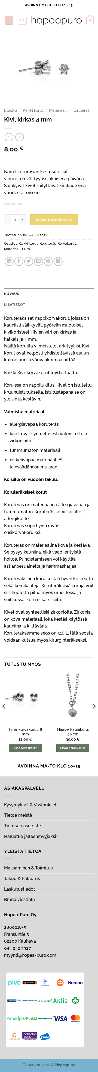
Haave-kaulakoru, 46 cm (73, 732)
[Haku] (22, 20)
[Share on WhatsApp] (9, 261)
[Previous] (4, 717)
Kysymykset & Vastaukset (30, 804)
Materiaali (57, 110)
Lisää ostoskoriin (54, 219)
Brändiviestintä (19, 899)
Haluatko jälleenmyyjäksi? (31, 836)
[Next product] (9, 137)
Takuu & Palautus (22, 878)
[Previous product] (19, 137)
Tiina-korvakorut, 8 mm (25, 732)
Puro (26, 249)
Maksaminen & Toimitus (28, 868)
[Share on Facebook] (18, 261)
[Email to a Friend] (38, 261)
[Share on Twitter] (28, 261)
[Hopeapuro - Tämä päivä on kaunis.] (56, 20)
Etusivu (10, 110)
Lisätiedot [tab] (14, 305)
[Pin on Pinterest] (48, 261)
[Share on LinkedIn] (58, 261)
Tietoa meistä (18, 815)
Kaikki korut (33, 110)
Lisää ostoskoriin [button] (25, 748)
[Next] (93, 717)
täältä (71, 372)
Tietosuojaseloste (22, 825)
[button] (9, 20)
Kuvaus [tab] (11, 294)
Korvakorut (66, 243)
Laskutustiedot (19, 889)
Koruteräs (81, 110)
